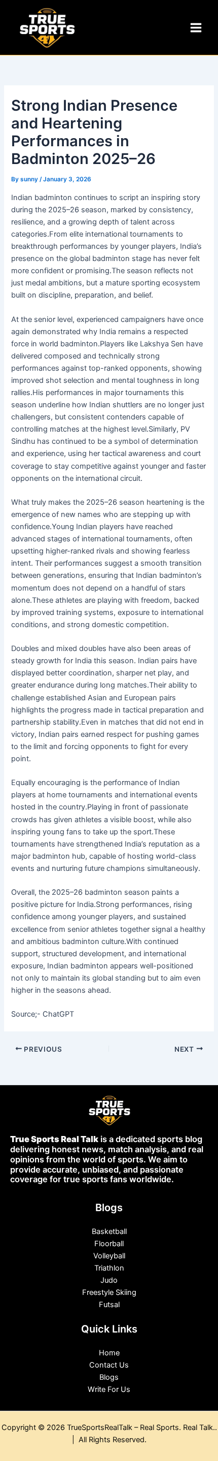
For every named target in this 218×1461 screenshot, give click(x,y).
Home (109, 1352)
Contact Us (109, 1365)
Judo (109, 1280)
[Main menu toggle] (196, 28)
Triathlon (109, 1268)
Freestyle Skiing (109, 1292)
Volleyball (109, 1255)
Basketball (109, 1231)
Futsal (109, 1304)
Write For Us (109, 1389)
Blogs (109, 1377)
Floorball (109, 1243)
